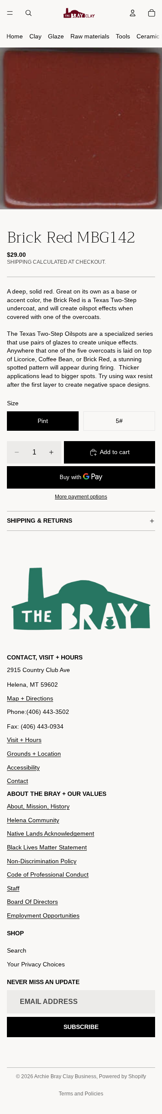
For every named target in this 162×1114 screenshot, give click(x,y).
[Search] (28, 12)
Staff (13, 888)
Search (16, 950)
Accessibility (23, 767)
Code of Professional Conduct (48, 874)
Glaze (56, 36)
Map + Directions (30, 698)
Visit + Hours (24, 739)
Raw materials (89, 36)
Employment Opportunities (43, 915)
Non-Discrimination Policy (41, 861)
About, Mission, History (38, 806)
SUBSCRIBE (81, 1026)
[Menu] (10, 13)
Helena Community (33, 820)
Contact (17, 780)
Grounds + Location (34, 753)
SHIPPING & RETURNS (39, 520)
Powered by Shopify (122, 1076)
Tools (123, 36)
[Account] (132, 12)
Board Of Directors (32, 901)
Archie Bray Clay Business (65, 1076)
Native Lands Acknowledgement (50, 833)
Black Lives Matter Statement (47, 847)
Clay (35, 36)
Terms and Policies (81, 1094)
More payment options (81, 496)
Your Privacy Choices (36, 964)
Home (14, 36)
